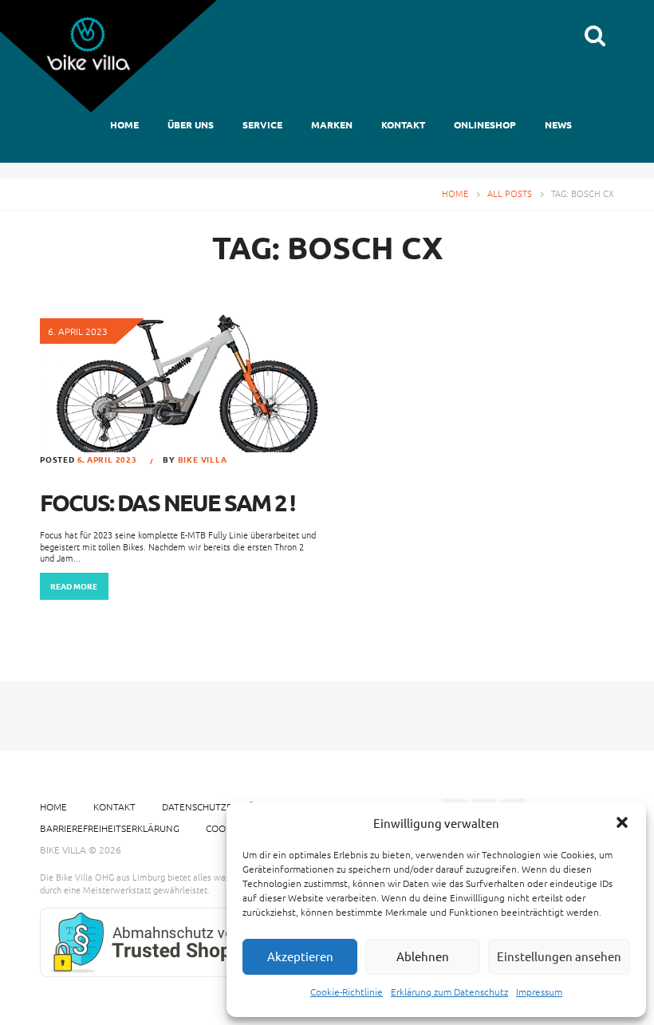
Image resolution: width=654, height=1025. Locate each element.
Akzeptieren (300, 956)
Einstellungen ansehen (559, 956)
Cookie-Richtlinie (346, 991)
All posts (509, 193)
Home (455, 193)
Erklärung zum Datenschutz (449, 991)
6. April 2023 (107, 459)
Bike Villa (202, 459)
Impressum (539, 991)
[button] (622, 822)
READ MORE (73, 586)
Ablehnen (422, 956)
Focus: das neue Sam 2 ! (167, 502)
